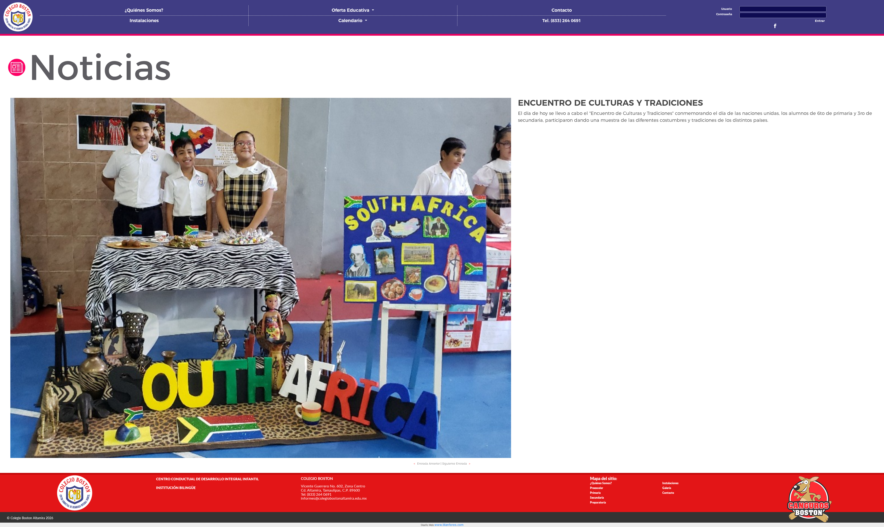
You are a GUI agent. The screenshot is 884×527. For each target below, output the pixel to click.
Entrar (820, 21)
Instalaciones (144, 20)
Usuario (726, 9)
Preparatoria (598, 502)
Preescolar (596, 488)
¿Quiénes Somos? (144, 10)
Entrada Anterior (427, 463)
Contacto (562, 10)
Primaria (595, 493)
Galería (666, 488)
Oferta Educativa (351, 10)
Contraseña (724, 14)
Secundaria (597, 497)
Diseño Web (427, 525)
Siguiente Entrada (456, 463)
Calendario (351, 20)
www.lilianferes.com (448, 525)
